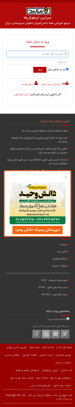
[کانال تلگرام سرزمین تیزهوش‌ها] (65, 338)
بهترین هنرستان (63, 355)
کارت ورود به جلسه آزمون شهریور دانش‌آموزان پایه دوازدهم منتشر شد (39, 140)
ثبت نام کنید (21, 94)
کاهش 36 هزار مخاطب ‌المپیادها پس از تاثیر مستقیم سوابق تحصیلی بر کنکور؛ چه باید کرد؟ (38, 151)
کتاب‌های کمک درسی (40, 386)
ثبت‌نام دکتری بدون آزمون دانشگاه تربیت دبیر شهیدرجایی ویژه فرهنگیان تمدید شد (37, 162)
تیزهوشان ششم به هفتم (27, 370)
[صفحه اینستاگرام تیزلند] (46, 338)
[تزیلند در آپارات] (55, 338)
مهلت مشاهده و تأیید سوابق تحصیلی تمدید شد (44, 131)
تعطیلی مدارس (12, 355)
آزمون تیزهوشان (50, 370)
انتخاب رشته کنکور (62, 386)
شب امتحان (66, 370)
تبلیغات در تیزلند (59, 266)
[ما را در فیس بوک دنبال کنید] (36, 338)
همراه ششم (48, 347)
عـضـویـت (27, 84)
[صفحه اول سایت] (38, 11)
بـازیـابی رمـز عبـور (51, 84)
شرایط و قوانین (60, 259)
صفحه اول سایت (64, 347)
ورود (40, 70)
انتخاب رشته (42, 378)
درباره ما (63, 244)
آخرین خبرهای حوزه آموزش (55, 121)
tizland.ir (67, 399)
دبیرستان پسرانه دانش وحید (37, 230)
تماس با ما (62, 252)
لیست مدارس (46, 355)
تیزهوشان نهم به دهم (60, 378)
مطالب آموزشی (29, 355)
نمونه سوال (34, 347)
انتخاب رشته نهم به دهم (21, 378)
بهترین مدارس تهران (17, 347)
